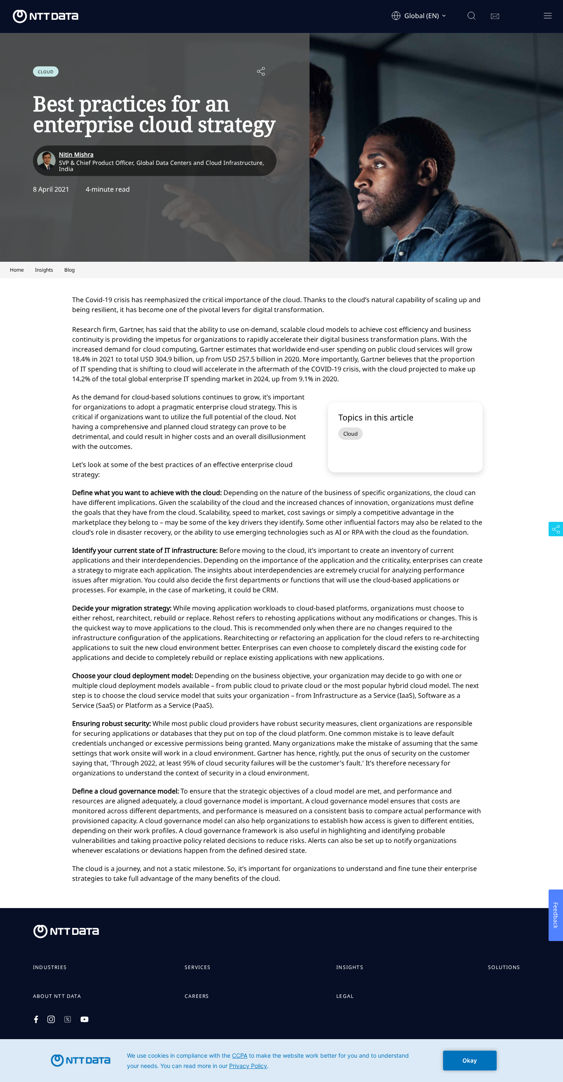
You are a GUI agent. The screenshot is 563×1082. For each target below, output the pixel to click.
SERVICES (198, 967)
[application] (281, 1060)
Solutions (504, 967)
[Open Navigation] (547, 16)
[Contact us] (495, 16)
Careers (197, 996)
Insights (350, 967)
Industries (50, 967)
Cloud (350, 433)
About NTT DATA (57, 996)
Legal (345, 996)
